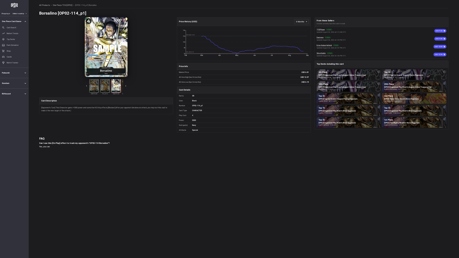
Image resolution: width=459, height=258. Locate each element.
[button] (14, 21)
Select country (18, 13)
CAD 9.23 (438, 31)
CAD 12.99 (438, 54)
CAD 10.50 (438, 46)
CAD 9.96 (438, 39)
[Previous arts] (86, 86)
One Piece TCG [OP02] (62, 5)
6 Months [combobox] (300, 22)
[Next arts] (126, 86)
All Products (44, 5)
